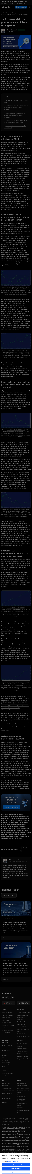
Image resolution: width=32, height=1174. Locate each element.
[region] (16, 1163)
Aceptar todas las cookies (16, 1164)
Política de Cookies (12, 1161)
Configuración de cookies (16, 1172)
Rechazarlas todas (16, 1168)
